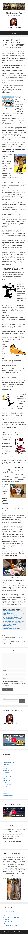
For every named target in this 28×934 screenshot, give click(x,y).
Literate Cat (6, 793)
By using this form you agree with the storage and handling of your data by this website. (14, 683)
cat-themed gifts (7, 770)
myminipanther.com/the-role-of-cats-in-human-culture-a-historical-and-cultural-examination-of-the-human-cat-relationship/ (13, 623)
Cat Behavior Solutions (9, 762)
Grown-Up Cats (7, 784)
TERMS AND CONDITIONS (10, 925)
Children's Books (7, 776)
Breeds (5, 760)
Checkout (5, 915)
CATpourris (6, 772)
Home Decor (6, 787)
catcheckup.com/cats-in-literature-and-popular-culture (12, 611)
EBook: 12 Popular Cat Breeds (11, 917)
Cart (4, 913)
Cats (4, 774)
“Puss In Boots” (12, 182)
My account (6, 919)
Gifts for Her (6, 780)
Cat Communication (8, 766)
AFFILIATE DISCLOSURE (9, 911)
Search (5, 698)
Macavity (11, 120)
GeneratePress (22, 931)
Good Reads (6, 782)
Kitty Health (6, 791)
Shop (4, 923)
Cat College (6, 764)
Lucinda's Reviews (8, 795)
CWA (4, 778)
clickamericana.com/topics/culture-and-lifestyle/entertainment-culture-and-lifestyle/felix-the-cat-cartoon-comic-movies (13, 618)
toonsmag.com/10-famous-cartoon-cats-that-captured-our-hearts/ (13, 627)
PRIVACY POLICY (7, 921)
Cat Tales (6, 635)
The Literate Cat (14, 13)
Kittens (5, 789)
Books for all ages (7, 758)
